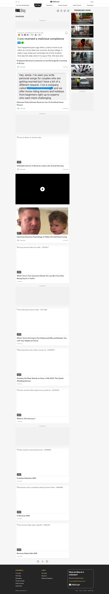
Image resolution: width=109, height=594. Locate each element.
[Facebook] (61, 11)
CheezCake (18, 586)
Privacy (80, 590)
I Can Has (18, 573)
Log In (92, 1)
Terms (76, 590)
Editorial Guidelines (47, 578)
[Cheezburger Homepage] (55, 2)
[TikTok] (65, 11)
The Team (44, 573)
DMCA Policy (91, 590)
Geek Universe (19, 583)
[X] (68, 11)
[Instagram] (58, 11)
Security (85, 590)
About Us (44, 576)
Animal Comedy (19, 581)
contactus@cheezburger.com (77, 581)
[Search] (18, 2)
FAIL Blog (18, 576)
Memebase (18, 578)
